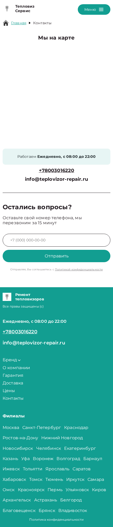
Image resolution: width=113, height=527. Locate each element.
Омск (9, 489)
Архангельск (17, 499)
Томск (35, 479)
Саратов (82, 468)
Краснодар (76, 427)
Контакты (13, 398)
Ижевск (11, 468)
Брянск (47, 510)
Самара (96, 479)
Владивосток (72, 510)
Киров (99, 489)
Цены (9, 390)
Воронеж (43, 458)
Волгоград (68, 458)
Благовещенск (19, 510)
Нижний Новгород (62, 437)
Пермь (55, 489)
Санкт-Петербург (41, 427)
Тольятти (32, 468)
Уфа (25, 458)
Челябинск (48, 448)
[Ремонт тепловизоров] (7, 296)
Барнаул (92, 458)
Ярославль (57, 468)
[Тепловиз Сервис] (7, 8)
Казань (10, 458)
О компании (16, 367)
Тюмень (54, 479)
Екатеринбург (80, 448)
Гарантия (13, 375)
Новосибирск (18, 448)
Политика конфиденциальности (56, 519)
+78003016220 (56, 170)
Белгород (71, 499)
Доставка (13, 383)
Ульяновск (77, 489)
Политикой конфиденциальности (79, 269)
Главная (18, 23)
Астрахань (45, 499)
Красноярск (31, 489)
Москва (11, 427)
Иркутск (75, 479)
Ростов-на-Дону (20, 437)
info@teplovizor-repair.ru (56, 179)
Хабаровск (14, 479)
